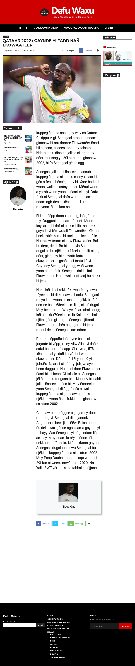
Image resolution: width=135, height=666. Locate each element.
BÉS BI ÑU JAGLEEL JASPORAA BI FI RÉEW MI (13, 138)
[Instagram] (7, 621)
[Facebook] (3, 621)
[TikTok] (11, 621)
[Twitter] (14, 621)
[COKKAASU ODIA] (28, 149)
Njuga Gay (68, 506)
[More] (98, 50)
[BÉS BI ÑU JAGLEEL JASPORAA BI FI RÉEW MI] (28, 138)
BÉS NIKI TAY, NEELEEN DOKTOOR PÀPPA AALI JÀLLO (13, 159)
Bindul (125, 626)
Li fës (6, 37)
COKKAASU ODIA (11, 147)
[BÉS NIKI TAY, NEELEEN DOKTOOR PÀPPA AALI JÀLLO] (28, 159)
